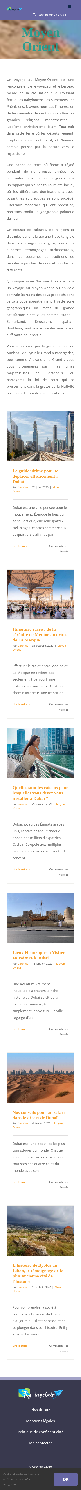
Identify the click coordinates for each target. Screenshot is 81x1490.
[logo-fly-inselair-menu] (14, 8)
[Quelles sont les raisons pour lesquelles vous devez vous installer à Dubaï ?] (40, 753)
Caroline (23, 487)
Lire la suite (20, 546)
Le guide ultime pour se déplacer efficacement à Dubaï (35, 476)
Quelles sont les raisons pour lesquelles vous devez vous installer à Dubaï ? (40, 793)
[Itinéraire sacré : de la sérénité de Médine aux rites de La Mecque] (40, 594)
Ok (66, 1479)
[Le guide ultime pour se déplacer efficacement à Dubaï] (40, 436)
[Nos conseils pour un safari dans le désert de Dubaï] (40, 1078)
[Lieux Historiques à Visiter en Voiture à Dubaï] (40, 918)
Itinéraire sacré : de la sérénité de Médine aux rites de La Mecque (40, 634)
